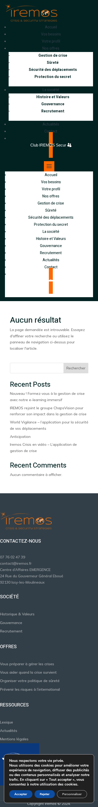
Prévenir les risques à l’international (30, 689)
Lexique (6, 722)
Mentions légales (14, 739)
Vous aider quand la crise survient (28, 672)
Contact (50, 267)
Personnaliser (72, 794)
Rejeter (45, 794)
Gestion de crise (52, 55)
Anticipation (20, 436)
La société (51, 231)
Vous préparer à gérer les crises (27, 664)
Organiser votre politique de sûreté (30, 680)
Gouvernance (52, 104)
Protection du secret (52, 77)
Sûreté (53, 62)
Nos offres (50, 196)
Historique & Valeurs (17, 614)
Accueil (51, 175)
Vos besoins (51, 182)
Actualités (51, 260)
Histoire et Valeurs (52, 97)
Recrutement (52, 111)
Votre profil (51, 189)
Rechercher (75, 368)
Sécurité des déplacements (53, 69)
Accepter (20, 794)
